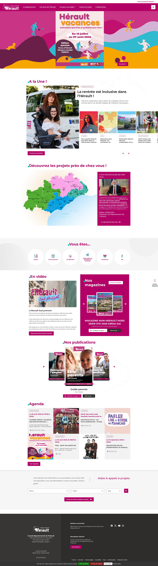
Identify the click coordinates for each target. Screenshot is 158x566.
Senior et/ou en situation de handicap (87, 260)
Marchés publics (112, 559)
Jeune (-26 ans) (53, 259)
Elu (122, 259)
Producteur (104, 259)
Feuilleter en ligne (98, 330)
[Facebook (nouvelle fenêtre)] (112, 526)
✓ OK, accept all (83, 563)
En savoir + (122, 64)
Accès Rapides (155, 285)
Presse (104, 559)
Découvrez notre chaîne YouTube (41, 333)
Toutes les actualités (36, 153)
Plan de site (80, 559)
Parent (36, 259)
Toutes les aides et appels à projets (77, 499)
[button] (29, 7)
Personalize (108, 563)
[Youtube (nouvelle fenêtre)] (119, 525)
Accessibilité (98, 559)
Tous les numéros (115, 282)
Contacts (74, 559)
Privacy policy (117, 563)
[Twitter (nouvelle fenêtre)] (115, 526)
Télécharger (113, 330)
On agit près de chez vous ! (109, 222)
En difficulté (70, 259)
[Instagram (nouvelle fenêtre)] (123, 526)
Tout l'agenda (34, 464)
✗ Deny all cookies (96, 563)
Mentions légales (89, 559)
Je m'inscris (75, 547)
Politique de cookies (122, 559)
